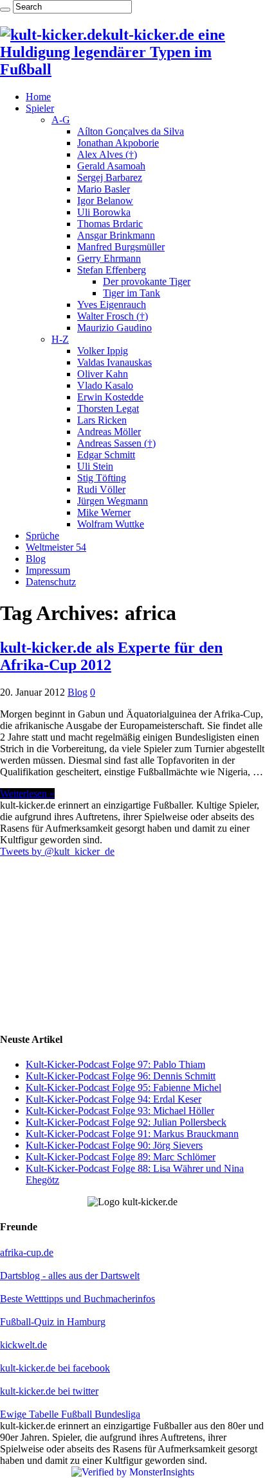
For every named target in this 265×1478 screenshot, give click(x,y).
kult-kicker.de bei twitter (49, 1391)
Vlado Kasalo (105, 385)
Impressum (48, 570)
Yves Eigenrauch (111, 304)
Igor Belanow (105, 200)
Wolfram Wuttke (110, 524)
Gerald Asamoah (111, 165)
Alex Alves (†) (107, 154)
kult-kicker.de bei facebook (55, 1367)
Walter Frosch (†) (112, 316)
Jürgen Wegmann (112, 500)
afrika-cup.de (26, 1252)
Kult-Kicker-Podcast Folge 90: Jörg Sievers (114, 1145)
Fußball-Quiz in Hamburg (52, 1321)
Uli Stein (95, 466)
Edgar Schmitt (106, 454)
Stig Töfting (101, 477)
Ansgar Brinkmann (116, 235)
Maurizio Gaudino (114, 327)
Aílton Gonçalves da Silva (130, 131)
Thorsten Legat (108, 408)
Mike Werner (104, 512)
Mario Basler (103, 189)
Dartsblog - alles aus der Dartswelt (70, 1275)
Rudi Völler (101, 489)
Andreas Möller (109, 431)
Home (38, 96)
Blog (36, 558)
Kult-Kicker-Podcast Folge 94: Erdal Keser (113, 1099)
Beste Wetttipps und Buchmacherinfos (77, 1298)
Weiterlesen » (27, 793)
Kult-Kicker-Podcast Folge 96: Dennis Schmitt (120, 1075)
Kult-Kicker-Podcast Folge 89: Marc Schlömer (120, 1156)
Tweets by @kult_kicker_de (57, 851)
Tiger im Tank (131, 293)
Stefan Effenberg (111, 269)
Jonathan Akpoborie (118, 142)
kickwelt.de (23, 1344)
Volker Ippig (102, 350)
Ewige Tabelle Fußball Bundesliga (70, 1414)
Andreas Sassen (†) (116, 443)
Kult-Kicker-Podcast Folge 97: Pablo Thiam (115, 1064)
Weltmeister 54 (56, 547)
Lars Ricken (102, 420)
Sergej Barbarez (109, 177)
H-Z (60, 339)
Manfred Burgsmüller (121, 246)
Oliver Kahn (102, 373)
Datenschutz (51, 581)
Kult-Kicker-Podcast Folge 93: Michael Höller (120, 1110)
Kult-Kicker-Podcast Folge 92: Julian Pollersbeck (126, 1122)
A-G (60, 119)
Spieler (40, 108)
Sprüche (42, 535)
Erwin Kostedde (110, 396)
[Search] (5, 10)
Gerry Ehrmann (109, 258)
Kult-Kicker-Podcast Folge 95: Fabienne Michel (123, 1087)
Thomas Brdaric (110, 223)
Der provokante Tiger (146, 281)
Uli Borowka (104, 212)
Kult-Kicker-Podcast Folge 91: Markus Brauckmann (132, 1133)
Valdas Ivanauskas (114, 362)
